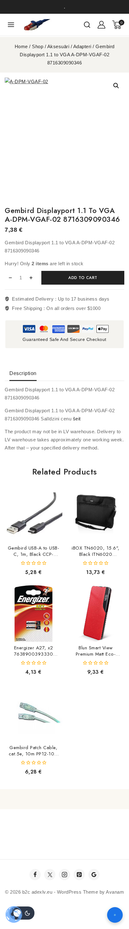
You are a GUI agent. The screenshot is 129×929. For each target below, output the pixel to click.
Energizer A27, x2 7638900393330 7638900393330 (33, 654)
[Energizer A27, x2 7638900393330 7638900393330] (33, 613)
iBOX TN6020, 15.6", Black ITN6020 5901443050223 (96, 554)
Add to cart (82, 278)
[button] (116, 85)
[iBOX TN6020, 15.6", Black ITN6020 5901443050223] (96, 514)
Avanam (115, 892)
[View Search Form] (87, 24)
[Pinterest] (79, 874)
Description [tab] (23, 373)
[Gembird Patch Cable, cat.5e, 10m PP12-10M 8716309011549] (33, 713)
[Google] (94, 874)
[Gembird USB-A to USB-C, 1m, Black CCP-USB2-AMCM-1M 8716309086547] (33, 514)
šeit (77, 418)
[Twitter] (49, 874)
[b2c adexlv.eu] (38, 24)
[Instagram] (64, 874)
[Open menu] (11, 24)
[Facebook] (35, 874)
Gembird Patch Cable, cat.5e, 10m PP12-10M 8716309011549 (33, 754)
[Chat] (115, 915)
